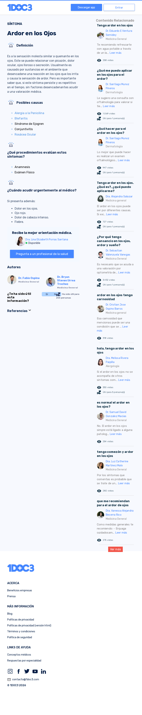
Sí (47, 294)
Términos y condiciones (21, 631)
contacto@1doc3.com (23, 679)
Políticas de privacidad (20, 619)
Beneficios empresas (19, 590)
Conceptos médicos (19, 654)
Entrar (119, 7)
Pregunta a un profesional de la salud (42, 254)
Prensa (11, 596)
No (55, 294)
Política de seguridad (19, 637)
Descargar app (86, 7)
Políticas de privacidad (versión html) (29, 625)
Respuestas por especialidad (24, 660)
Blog (9, 613)
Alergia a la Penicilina (29, 113)
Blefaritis (21, 118)
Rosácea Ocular (25, 134)
